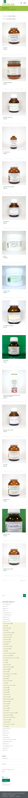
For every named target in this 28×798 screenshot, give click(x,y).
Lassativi (5, 692)
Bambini (4, 608)
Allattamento (6, 628)
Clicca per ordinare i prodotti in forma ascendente (20, 16)
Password (4, 764)
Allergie (5, 630)
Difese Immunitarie (7, 667)
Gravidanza (5, 733)
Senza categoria (6, 746)
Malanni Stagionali (7, 699)
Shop (9, 9)
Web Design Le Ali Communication (8, 794)
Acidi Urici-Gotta (7, 623)
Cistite (5, 651)
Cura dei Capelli (6, 612)
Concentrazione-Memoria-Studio (10, 657)
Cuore (5, 662)
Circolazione (6, 648)
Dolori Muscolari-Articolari (9, 673)
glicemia (4, 731)
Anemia (4, 606)
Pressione (6, 708)
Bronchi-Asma (6, 637)
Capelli (4, 610)
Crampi (5, 660)
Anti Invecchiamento (8, 632)
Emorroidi (6, 676)
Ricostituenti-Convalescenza (9, 712)
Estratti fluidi (5, 728)
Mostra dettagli (19, 54)
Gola (4, 683)
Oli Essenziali (5, 737)
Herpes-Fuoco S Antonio (8, 685)
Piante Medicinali (6, 741)
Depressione (5, 617)
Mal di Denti (6, 694)
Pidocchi (5, 706)
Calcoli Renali (6, 641)
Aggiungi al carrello (9, 54)
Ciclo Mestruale (7, 646)
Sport (4, 750)
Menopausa (6, 701)
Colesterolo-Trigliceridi (8, 653)
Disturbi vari (5, 621)
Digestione (6, 669)
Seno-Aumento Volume (8, 717)
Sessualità (5, 748)
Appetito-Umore (7, 635)
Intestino (5, 690)
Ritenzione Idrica (7, 715)
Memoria (4, 735)
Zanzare (5, 726)
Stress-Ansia (6, 719)
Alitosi (5, 625)
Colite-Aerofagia (7, 655)
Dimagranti (5, 619)
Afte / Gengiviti (6, 604)
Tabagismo (6, 722)
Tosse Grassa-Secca (8, 724)
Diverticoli (6, 671)
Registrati (4, 782)
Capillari (5, 644)
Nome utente (5, 758)
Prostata (5, 710)
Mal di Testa (6, 696)
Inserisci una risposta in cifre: (8, 769)
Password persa (6, 784)
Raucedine (5, 743)
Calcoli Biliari (6, 639)
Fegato (5, 678)
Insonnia (5, 687)
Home (6, 9)
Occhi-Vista (6, 703)
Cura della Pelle (6, 615)
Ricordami (6, 777)
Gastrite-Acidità (7, 680)
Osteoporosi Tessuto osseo (8, 739)
